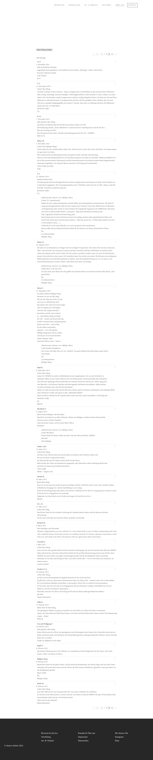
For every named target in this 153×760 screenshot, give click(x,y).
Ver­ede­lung (46, 737)
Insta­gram (119, 737)
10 (112, 54)
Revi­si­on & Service (49, 733)
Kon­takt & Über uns (86, 733)
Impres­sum (83, 737)
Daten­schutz (83, 740)
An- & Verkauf (47, 740)
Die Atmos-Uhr (121, 733)
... (116, 61)
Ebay (117, 740)
